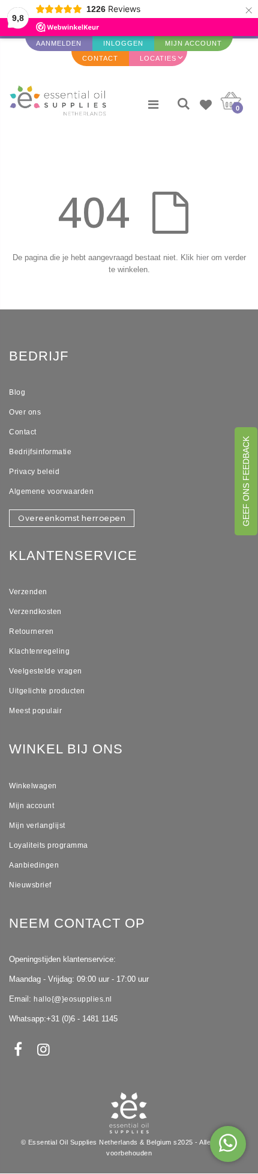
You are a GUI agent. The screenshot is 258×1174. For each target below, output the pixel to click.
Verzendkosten (35, 611)
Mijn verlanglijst (37, 825)
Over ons (25, 412)
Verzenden (28, 592)
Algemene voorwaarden (51, 491)
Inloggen (123, 43)
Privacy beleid (34, 471)
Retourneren (31, 631)
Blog (17, 392)
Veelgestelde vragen (45, 671)
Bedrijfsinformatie (40, 452)
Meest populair (35, 711)
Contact (100, 58)
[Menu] (153, 104)
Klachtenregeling (39, 651)
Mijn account (31, 805)
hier (202, 257)
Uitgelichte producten (47, 691)
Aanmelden (59, 43)
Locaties (158, 58)
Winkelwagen (33, 786)
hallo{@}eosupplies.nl (73, 999)
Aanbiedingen (34, 865)
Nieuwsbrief (30, 885)
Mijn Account (193, 43)
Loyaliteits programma (48, 845)
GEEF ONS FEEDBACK (246, 481)
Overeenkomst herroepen (71, 518)
